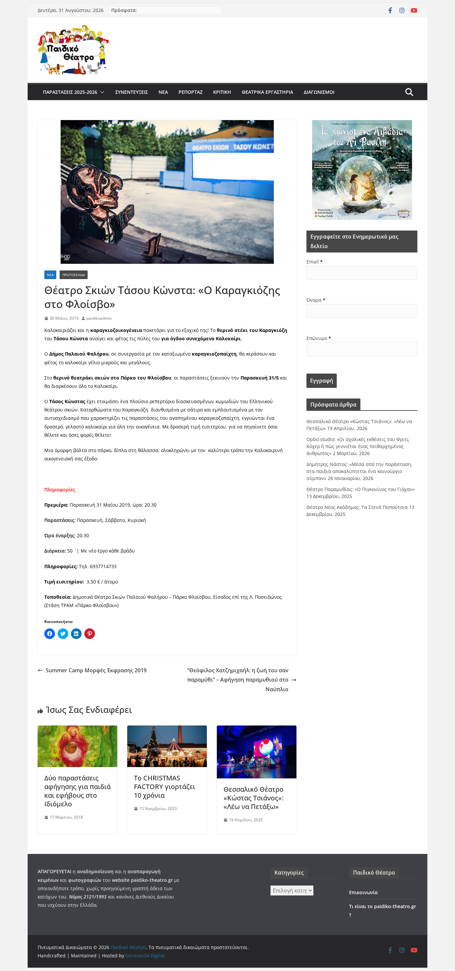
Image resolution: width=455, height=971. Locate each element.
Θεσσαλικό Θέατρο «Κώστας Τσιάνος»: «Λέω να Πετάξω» (253, 798)
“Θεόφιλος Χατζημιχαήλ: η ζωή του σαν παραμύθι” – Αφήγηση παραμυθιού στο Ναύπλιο (237, 680)
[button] (101, 92)
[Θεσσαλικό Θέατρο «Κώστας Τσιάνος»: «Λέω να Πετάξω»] (256, 730)
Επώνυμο (318, 338)
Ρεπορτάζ (191, 92)
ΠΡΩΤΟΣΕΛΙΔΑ (73, 274)
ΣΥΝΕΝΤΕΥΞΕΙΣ (131, 92)
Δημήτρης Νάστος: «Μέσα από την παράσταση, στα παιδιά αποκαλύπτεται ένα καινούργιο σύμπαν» (359, 471)
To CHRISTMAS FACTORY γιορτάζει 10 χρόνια (164, 786)
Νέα (163, 92)
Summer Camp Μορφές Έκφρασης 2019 (96, 670)
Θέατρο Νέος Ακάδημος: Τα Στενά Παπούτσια (357, 507)
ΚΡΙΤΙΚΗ (222, 92)
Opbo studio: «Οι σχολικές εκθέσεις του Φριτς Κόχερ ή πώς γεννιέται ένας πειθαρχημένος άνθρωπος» (357, 446)
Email (314, 261)
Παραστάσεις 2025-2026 (70, 92)
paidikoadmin (99, 318)
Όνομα (315, 300)
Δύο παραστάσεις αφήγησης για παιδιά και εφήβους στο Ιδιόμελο (77, 790)
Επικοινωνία (363, 892)
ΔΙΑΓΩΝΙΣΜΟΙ (319, 92)
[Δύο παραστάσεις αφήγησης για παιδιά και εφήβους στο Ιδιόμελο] (77, 730)
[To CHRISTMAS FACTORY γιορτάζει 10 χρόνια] (167, 730)
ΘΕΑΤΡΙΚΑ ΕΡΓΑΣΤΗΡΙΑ (267, 92)
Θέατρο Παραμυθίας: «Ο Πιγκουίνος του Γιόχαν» (360, 489)
